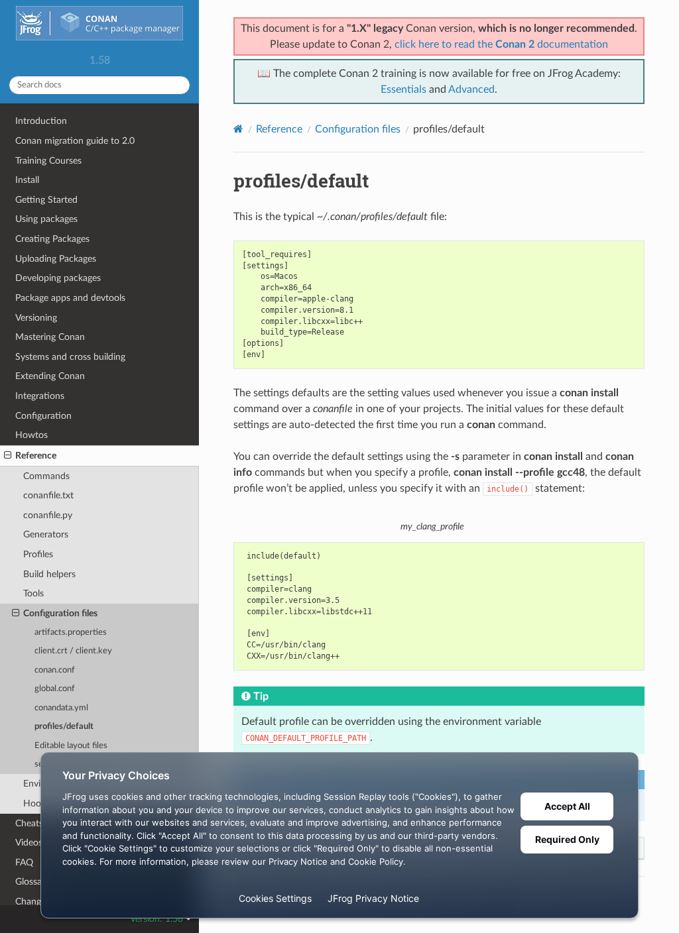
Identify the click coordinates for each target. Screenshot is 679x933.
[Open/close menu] (7, 456)
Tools (33, 593)
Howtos (31, 435)
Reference (35, 456)
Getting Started (46, 200)
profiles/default (63, 726)
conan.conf (54, 670)
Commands (46, 476)
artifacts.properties (70, 632)
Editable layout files (70, 745)
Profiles (38, 554)
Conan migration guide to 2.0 (75, 141)
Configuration (43, 416)
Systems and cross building (70, 357)
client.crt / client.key (73, 651)
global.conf (54, 689)
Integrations (39, 396)
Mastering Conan (50, 337)
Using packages (46, 219)
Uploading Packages (55, 259)
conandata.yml (61, 708)
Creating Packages (52, 239)
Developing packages (58, 278)
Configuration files (60, 613)
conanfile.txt (48, 495)
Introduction (41, 121)
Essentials (403, 89)
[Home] (238, 129)
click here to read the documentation (501, 44)
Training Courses (48, 161)
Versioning (36, 318)
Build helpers (49, 574)
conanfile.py (47, 515)
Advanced (471, 89)
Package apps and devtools (70, 298)
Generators (45, 534)
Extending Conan (50, 376)
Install (27, 180)
